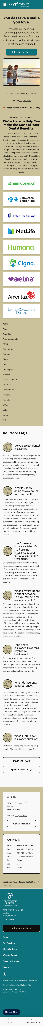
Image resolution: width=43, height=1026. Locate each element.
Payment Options (11, 961)
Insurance (7, 967)
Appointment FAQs (21, 769)
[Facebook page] (4, 974)
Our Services (9, 943)
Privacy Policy (8, 989)
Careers (15, 992)
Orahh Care (23, 992)
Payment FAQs (21, 760)
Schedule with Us (22, 51)
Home (5, 937)
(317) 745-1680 (25, 100)
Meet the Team (10, 949)
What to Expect (10, 955)
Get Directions (21, 823)
